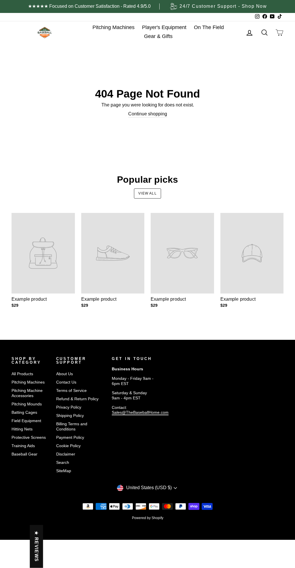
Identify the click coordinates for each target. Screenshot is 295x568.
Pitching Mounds (27, 404)
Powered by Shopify (147, 518)
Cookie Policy (68, 446)
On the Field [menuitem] (209, 27)
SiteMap (63, 471)
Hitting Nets (22, 429)
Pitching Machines (28, 382)
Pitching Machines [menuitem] (113, 27)
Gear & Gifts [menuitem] (158, 36)
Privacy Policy (68, 407)
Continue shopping (147, 113)
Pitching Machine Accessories (27, 393)
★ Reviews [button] (36, 546)
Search (62, 462)
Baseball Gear (24, 454)
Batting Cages (24, 412)
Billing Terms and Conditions (71, 426)
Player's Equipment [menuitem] (164, 27)
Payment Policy (70, 437)
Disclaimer (65, 454)
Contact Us (66, 382)
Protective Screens (29, 437)
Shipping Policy (70, 415)
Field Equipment (26, 421)
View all (147, 193)
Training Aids (23, 446)
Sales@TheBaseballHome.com (140, 412)
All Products (22, 374)
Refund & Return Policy (77, 399)
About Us (64, 374)
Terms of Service (71, 390)
